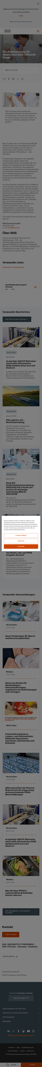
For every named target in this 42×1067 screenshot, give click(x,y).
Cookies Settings (21, 535)
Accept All (21, 546)
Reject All (21, 541)
